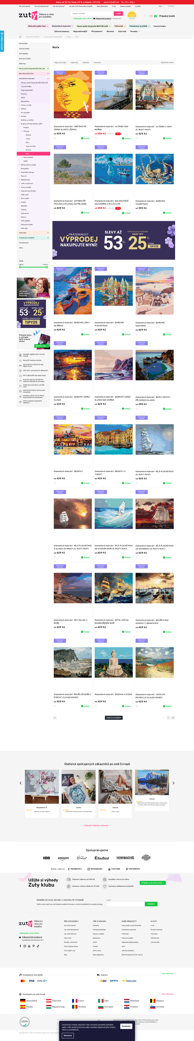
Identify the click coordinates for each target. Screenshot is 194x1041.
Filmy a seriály (26, 105)
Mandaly (24, 206)
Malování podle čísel (26, 74)
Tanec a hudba (26, 187)
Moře (28, 154)
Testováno (154, 934)
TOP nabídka (23, 54)
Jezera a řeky (31, 146)
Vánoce (23, 217)
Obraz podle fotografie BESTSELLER (32, 69)
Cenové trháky (24, 49)
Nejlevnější (74, 62)
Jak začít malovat (24, 6)
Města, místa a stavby (28, 165)
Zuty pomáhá (155, 942)
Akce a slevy (97, 951)
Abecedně (97, 62)
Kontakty (138, 6)
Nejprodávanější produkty (130, 942)
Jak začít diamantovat (41, 6)
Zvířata (23, 116)
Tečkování (22, 233)
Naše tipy (22, 64)
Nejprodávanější (27, 90)
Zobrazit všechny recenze (96, 825)
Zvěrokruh (25, 213)
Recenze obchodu (156, 930)
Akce (123, 946)
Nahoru (55, 718)
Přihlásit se (151, 904)
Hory (27, 142)
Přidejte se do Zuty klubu (152, 883)
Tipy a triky (67, 938)
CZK (160, 6)
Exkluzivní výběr (25, 59)
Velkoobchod (155, 938)
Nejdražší (86, 62)
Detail (87, 138)
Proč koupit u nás (69, 951)
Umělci (23, 202)
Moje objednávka (102, 6)
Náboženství (25, 180)
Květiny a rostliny (27, 120)
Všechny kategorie (128, 951)
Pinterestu (134, 869)
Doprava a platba (125, 6)
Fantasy (24, 210)
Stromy (28, 150)
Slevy (21, 248)
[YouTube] (29, 946)
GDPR (95, 942)
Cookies (95, 946)
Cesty (28, 139)
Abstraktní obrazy (27, 172)
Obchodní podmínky (99, 930)
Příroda (26, 131)
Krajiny (26, 127)
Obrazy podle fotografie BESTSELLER (34, 83)
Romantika (25, 169)
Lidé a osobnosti (27, 183)
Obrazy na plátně (127, 938)
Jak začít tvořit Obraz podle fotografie (81, 6)
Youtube (115, 869)
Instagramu (96, 869)
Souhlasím (126, 1026)
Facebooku (76, 869)
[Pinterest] (33, 946)
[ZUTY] (33, 924)
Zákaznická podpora (103, 19)
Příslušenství (24, 243)
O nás (114, 6)
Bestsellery (25, 101)
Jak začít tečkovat (58, 6)
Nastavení (68, 1035)
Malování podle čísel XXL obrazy (132, 955)
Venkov (28, 135)
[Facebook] (20, 946)
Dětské (23, 109)
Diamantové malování (26, 79)
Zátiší (26, 161)
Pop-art (24, 176)
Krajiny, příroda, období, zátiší (31, 124)
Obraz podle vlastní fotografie (131, 925)
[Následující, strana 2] (168, 718)
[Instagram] (24, 946)
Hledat (118, 13)
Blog (65, 955)
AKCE (23, 98)
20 (173, 718)
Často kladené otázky (71, 946)
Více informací (167, 973)
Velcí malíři (25, 198)
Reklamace (96, 938)
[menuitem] (38, 26)
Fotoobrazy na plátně (26, 238)
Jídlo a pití (24, 195)
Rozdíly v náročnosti (70, 942)
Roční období (28, 157)
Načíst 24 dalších (114, 718)
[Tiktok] (38, 946)
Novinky (24, 94)
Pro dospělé (25, 113)
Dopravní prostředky (28, 191)
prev (21, 783)
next (172, 783)
